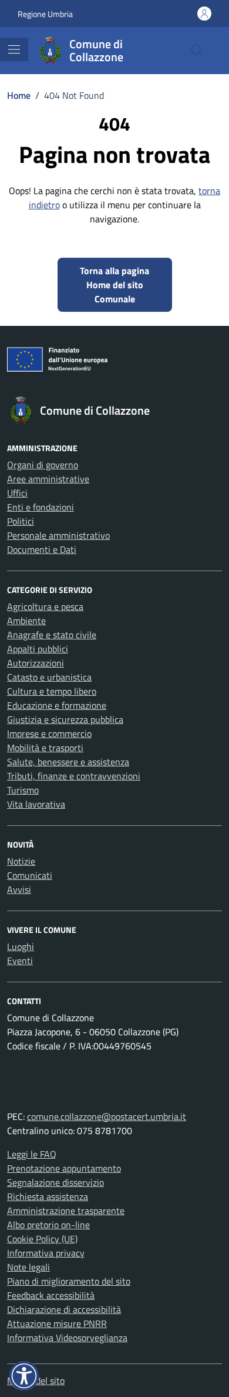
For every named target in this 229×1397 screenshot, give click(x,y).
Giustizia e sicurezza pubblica (65, 719)
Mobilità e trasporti (45, 748)
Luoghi (20, 946)
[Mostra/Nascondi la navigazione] (14, 49)
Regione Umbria (45, 14)
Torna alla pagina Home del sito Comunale (114, 285)
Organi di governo (42, 465)
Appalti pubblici (37, 649)
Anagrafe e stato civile (51, 635)
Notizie (21, 861)
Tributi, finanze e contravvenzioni (73, 776)
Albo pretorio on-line (48, 1225)
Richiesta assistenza (47, 1196)
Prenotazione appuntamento (64, 1168)
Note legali (28, 1267)
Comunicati (29, 875)
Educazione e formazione (56, 705)
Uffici (17, 493)
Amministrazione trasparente (65, 1210)
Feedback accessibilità (51, 1295)
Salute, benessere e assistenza (68, 762)
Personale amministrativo (58, 535)
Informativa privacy (46, 1253)
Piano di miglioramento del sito (68, 1281)
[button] (24, 1376)
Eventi (20, 960)
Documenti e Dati (41, 549)
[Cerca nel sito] (197, 50)
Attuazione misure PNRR (57, 1323)
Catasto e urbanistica (49, 677)
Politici (20, 521)
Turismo (23, 790)
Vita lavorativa (36, 804)
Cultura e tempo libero (51, 691)
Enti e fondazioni (40, 507)
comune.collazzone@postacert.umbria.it (106, 1116)
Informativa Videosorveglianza (67, 1338)
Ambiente (26, 621)
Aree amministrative (48, 479)
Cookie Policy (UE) (42, 1239)
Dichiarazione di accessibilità (64, 1309)
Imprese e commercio (49, 733)
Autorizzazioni (35, 663)
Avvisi (19, 889)
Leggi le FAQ (31, 1154)
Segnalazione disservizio (55, 1182)
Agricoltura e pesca (45, 606)
